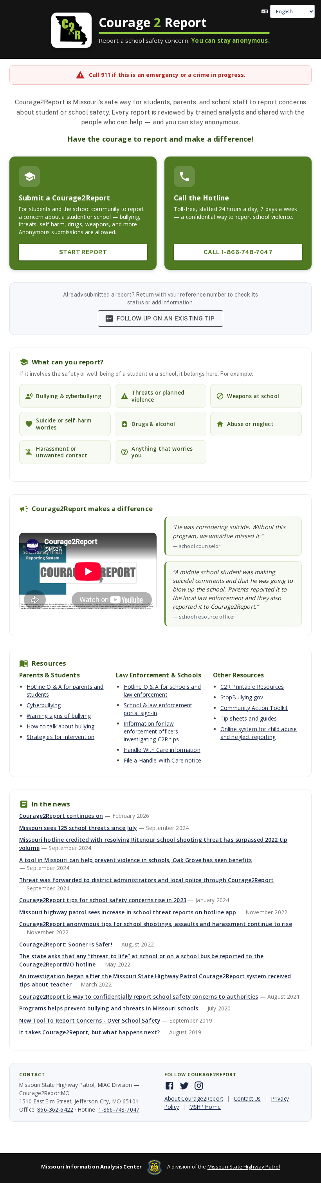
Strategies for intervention (60, 737)
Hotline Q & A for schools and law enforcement (162, 690)
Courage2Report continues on (61, 815)
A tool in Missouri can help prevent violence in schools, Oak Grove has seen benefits (135, 860)
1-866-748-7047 (118, 1109)
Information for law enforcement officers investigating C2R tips (151, 731)
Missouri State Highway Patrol (243, 1166)
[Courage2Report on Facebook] (169, 1086)
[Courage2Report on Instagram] (199, 1086)
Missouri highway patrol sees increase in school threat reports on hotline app (127, 912)
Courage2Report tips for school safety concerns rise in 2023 (102, 900)
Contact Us (247, 1098)
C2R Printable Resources (252, 686)
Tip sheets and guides (248, 718)
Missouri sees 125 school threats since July (78, 828)
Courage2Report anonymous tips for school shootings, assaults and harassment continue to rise (155, 924)
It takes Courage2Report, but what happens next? (89, 1032)
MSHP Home (205, 1106)
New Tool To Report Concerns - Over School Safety (89, 1020)
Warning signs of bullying (59, 715)
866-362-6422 (55, 1109)
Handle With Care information (162, 749)
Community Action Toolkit (254, 708)
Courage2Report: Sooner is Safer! (65, 944)
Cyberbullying (44, 705)
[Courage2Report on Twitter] (184, 1086)
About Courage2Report (193, 1098)
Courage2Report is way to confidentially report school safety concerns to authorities (138, 996)
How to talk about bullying (60, 726)
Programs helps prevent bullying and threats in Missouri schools (108, 1008)
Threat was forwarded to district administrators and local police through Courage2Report (146, 880)
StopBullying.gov (241, 697)
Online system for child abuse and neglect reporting (258, 733)
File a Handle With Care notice (163, 760)
